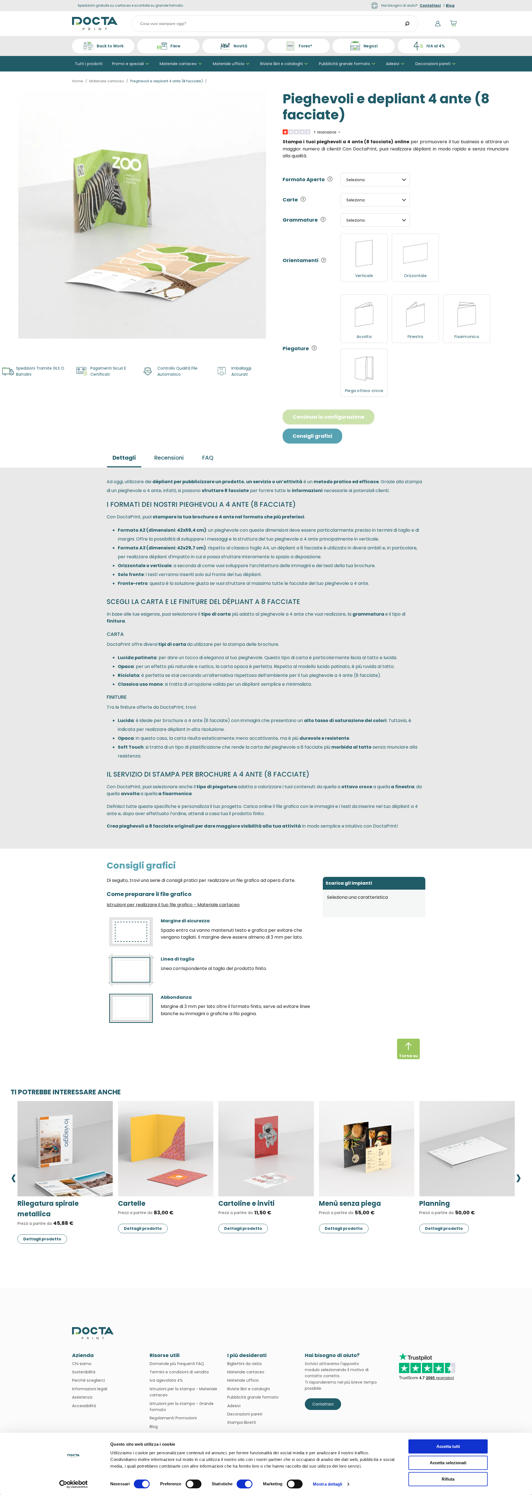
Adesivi (392, 63)
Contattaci (323, 1404)
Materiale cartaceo (178, 63)
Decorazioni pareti (433, 63)
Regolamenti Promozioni (173, 1418)
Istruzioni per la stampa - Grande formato (182, 1406)
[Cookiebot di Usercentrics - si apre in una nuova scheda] (73, 1484)
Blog (154, 1426)
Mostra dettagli (327, 1484)
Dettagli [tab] (124, 458)
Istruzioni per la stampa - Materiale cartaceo (183, 1392)
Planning (233, 1203)
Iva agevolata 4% (166, 1380)
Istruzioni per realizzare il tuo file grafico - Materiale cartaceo (173, 905)
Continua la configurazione (328, 416)
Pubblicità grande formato (344, 63)
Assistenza (82, 1397)
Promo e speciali (128, 63)
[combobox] (275, 23)
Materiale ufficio (228, 63)
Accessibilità (84, 1406)
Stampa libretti (241, 1422)
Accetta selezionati (448, 1462)
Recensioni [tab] (169, 458)
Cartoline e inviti (45, 1203)
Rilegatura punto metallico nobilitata (466, 1208)
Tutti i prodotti (89, 63)
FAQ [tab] (207, 458)
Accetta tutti (448, 1446)
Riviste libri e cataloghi (281, 63)
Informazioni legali (89, 1389)
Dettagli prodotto (42, 1228)
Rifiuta (448, 1479)
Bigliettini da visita (244, 1363)
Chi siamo (81, 1363)
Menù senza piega (149, 1203)
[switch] (193, 1483)
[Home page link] (95, 23)
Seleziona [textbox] (355, 180)
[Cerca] (407, 24)
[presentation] (14, 1177)
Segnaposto (340, 1203)
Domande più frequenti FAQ (177, 1363)
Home (77, 81)
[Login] (437, 23)
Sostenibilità (83, 1372)
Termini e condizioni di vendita (179, 1372)
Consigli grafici (312, 435)
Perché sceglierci (88, 1380)
